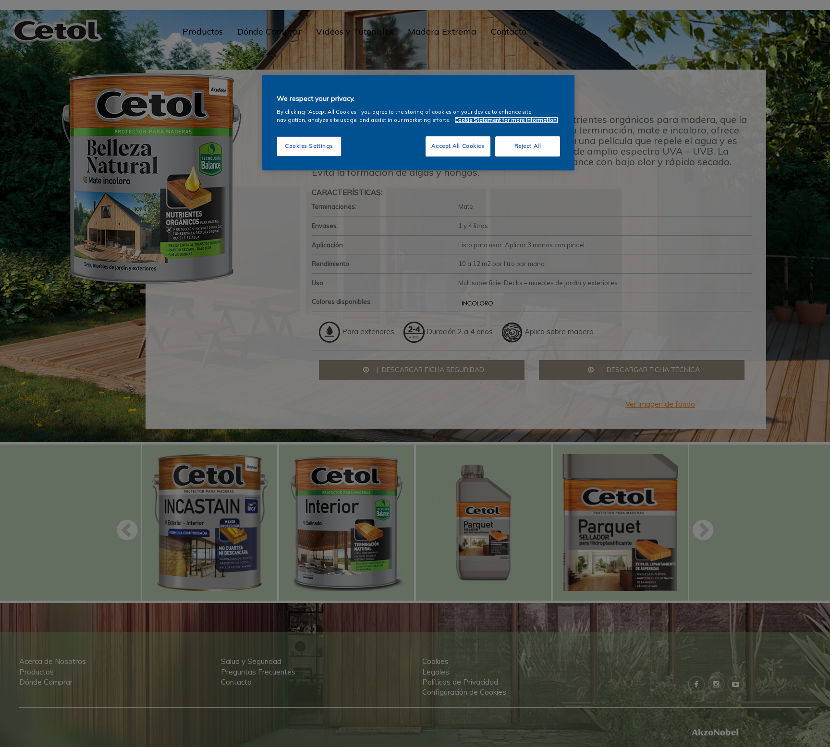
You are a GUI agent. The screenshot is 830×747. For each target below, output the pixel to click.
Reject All (527, 146)
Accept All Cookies (457, 146)
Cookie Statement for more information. (506, 120)
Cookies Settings (309, 146)
